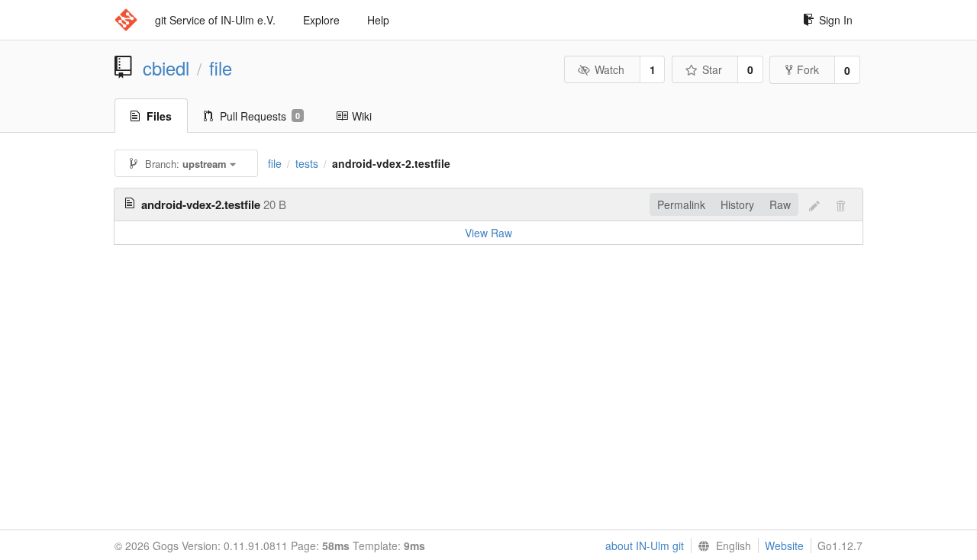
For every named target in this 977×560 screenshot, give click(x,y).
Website (784, 545)
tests (306, 163)
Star (712, 69)
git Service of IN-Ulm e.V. (215, 19)
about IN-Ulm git (644, 545)
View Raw (488, 232)
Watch (609, 69)
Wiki (362, 116)
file (220, 68)
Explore (321, 19)
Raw (780, 204)
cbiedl (166, 68)
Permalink (681, 204)
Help (378, 19)
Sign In (836, 19)
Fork (808, 69)
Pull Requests (260, 116)
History (737, 204)
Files (159, 116)
